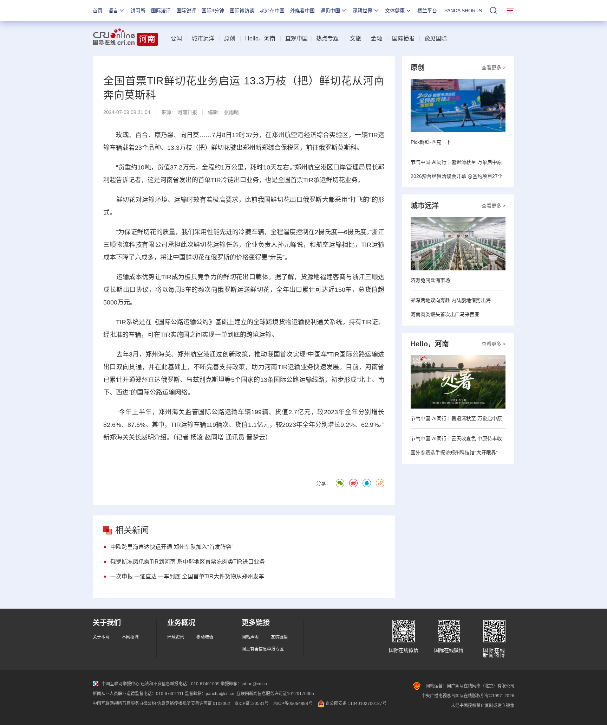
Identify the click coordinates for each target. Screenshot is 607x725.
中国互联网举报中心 (120, 683)
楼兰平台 (427, 10)
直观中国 (296, 38)
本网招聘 (130, 637)
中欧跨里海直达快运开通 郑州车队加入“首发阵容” (171, 547)
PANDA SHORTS (463, 10)
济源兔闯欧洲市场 (430, 280)
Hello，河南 (260, 38)
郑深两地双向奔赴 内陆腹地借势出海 (451, 300)
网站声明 (250, 637)
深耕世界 (362, 10)
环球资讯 (175, 637)
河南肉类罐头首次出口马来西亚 (445, 314)
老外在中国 (272, 10)
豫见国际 (435, 38)
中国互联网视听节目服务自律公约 (124, 703)
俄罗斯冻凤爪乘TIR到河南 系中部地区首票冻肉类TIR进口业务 (187, 562)
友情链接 (279, 637)
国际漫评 (161, 10)
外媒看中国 (302, 10)
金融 (376, 38)
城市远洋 (203, 38)
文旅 (355, 38)
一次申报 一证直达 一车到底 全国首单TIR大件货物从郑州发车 (187, 576)
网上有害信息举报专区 (263, 649)
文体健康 (395, 10)
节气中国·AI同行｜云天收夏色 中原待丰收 (456, 438)
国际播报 (403, 38)
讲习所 (138, 10)
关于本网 (101, 637)
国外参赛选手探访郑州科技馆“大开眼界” (454, 452)
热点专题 (327, 38)
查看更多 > (493, 67)
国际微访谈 (242, 10)
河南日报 (187, 112)
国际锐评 (186, 10)
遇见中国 (330, 10)
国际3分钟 (213, 10)
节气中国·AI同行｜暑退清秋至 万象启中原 (456, 162)
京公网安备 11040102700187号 (355, 703)
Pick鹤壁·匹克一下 (431, 142)
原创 (229, 38)
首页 (98, 10)
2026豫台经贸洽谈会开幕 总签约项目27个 (457, 176)
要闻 (176, 38)
